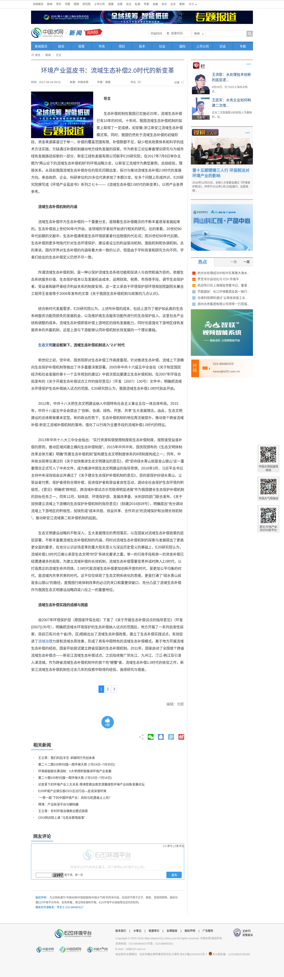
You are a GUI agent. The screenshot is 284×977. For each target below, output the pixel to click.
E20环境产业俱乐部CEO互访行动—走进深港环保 (72, 791)
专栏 (58, 4)
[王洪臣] (201, 73)
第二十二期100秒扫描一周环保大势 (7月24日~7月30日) (76, 764)
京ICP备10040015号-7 (193, 954)
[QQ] (161, 735)
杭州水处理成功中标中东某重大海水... (223, 273)
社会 (162, 46)
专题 (67, 4)
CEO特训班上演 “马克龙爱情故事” (61, 817)
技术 (142, 46)
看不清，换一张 (73, 875)
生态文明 (45, 345)
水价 (164, 4)
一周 (246, 262)
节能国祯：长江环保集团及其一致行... (223, 291)
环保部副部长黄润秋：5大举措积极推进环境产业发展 (74, 771)
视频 (76, 4)
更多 (248, 64)
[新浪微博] (181, 735)
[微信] (151, 735)
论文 (128, 4)
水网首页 (38, 4)
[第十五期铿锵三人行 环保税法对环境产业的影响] (222, 139)
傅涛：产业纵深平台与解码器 (58, 804)
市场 (102, 46)
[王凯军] (201, 99)
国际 (182, 46)
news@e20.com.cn (226, 371)
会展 (155, 4)
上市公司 (99, 4)
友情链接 (172, 930)
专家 (146, 4)
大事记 (137, 930)
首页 (37, 55)
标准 (137, 4)
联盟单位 (154, 930)
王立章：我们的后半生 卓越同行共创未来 (66, 758)
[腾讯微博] (171, 735)
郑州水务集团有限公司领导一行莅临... (223, 304)
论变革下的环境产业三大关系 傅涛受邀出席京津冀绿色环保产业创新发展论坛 (91, 784)
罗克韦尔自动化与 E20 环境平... (219, 279)
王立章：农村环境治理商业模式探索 (63, 811)
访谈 (222, 46)
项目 (122, 46)
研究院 (87, 4)
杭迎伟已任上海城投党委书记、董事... (223, 285)
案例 (182, 4)
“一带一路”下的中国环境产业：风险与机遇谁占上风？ (75, 797)
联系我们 (120, 930)
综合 (61, 46)
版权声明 (190, 930)
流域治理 (45, 641)
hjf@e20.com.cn (135, 949)
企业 (173, 4)
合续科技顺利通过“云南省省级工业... (222, 298)
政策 (111, 4)
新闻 (49, 4)
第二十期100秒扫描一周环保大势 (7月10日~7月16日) (75, 777)
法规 (119, 4)
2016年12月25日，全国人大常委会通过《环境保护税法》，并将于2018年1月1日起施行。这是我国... (221, 186)
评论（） (136, 82)
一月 (234, 262)
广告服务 (208, 930)
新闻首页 (41, 46)
